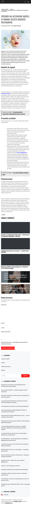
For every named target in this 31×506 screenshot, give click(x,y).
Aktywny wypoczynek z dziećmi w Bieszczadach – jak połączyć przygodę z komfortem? (15, 455)
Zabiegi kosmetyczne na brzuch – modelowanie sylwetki (15, 251)
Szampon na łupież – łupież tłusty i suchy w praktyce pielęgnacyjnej (13, 461)
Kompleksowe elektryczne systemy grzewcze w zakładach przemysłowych (14, 474)
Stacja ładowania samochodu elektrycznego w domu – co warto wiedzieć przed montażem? (15, 416)
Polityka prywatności (5, 366)
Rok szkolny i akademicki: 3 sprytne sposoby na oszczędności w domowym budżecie (15, 396)
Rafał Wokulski (17, 25)
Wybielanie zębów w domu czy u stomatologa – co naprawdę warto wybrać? (14, 450)
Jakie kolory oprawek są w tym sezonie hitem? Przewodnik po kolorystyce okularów (14, 445)
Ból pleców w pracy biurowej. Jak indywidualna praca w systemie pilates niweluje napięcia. (13, 385)
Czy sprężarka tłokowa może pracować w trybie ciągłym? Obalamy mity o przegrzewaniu (14, 434)
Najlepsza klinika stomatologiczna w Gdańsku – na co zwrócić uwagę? (15, 267)
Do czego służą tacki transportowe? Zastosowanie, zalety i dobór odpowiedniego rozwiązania (14, 401)
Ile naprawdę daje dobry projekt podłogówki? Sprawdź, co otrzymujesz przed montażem (14, 411)
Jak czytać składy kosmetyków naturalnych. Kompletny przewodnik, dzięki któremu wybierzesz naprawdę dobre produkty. (13, 428)
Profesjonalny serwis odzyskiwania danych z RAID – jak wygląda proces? (15, 485)
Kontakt (3, 362)
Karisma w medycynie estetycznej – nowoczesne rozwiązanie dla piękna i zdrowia (15, 235)
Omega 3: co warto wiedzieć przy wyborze (10, 465)
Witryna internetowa (5, 331)
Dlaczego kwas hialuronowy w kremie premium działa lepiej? (14, 469)
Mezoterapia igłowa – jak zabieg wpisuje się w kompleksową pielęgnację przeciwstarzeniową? (14, 439)
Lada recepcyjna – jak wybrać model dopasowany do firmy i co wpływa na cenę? (15, 479)
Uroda (3, 214)
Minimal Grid (17, 501)
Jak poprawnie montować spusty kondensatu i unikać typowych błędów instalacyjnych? (15, 421)
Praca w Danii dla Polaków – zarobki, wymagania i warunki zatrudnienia (14, 390)
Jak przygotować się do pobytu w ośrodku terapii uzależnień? (14, 406)
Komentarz (4, 304)
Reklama (3, 370)
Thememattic (9, 503)
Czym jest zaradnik (5, 358)
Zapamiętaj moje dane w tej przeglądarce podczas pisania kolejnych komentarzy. (14, 343)
